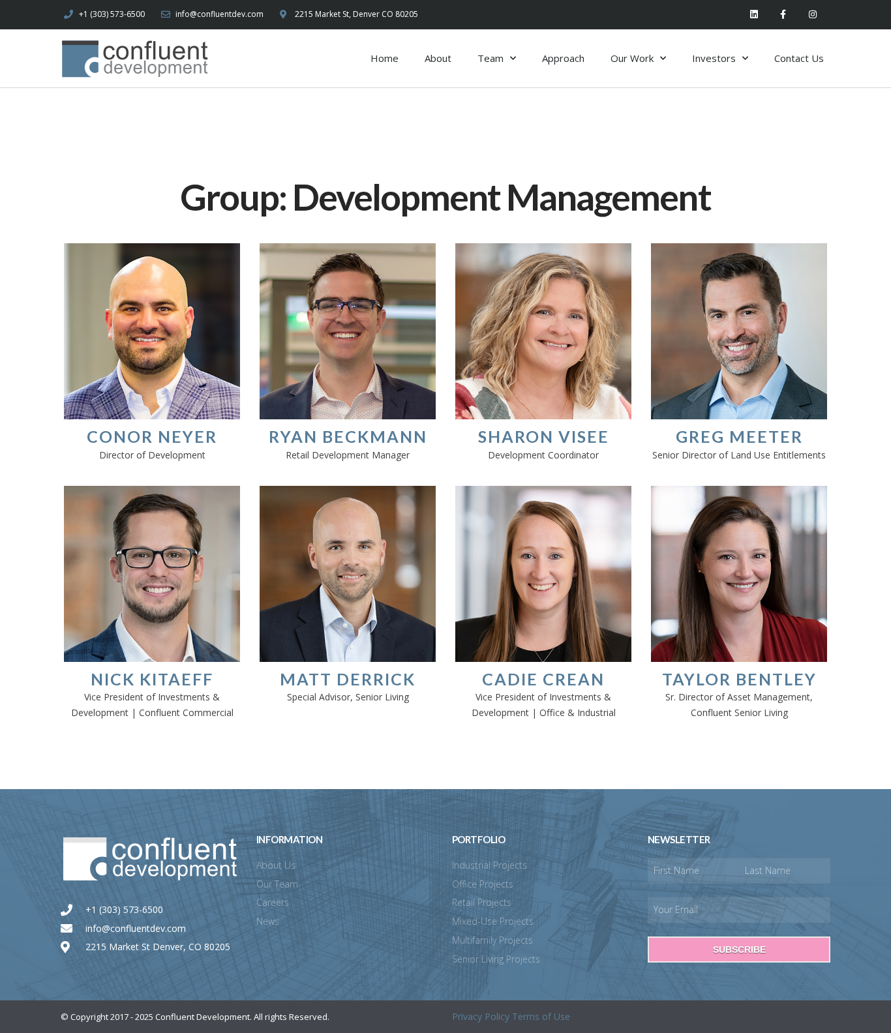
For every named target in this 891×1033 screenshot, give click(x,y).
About (438, 58)
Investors (714, 58)
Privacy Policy (480, 1016)
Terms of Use (541, 1016)
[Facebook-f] (783, 14)
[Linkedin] (754, 14)
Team (490, 58)
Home (384, 58)
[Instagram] (812, 14)
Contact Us (799, 58)
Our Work (632, 58)
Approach (563, 58)
